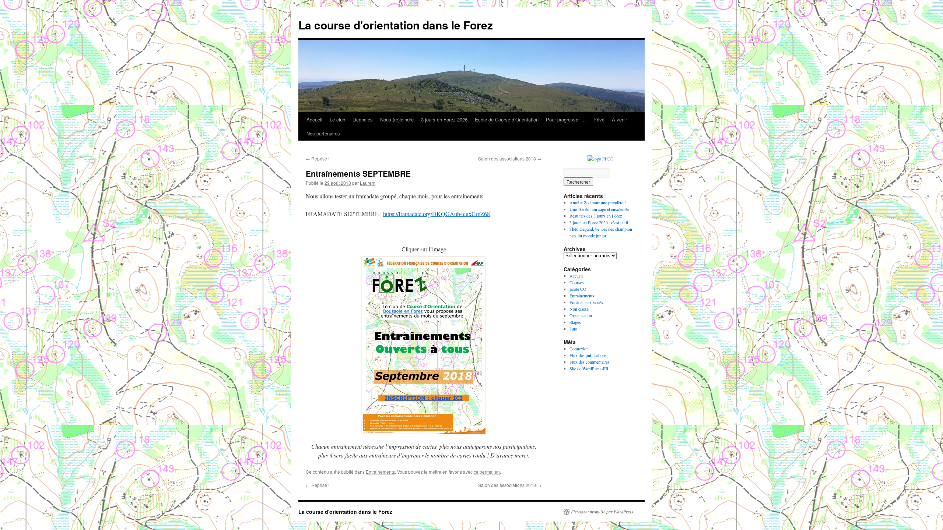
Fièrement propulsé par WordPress (602, 512)
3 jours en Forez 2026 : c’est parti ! (600, 222)
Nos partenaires (323, 133)
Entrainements (380, 472)
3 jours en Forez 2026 (444, 119)
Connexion (579, 348)
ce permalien (487, 472)
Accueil (314, 119)
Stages (575, 322)
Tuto (573, 329)
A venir (619, 119)
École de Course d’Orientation (507, 119)
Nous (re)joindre (397, 119)
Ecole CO (577, 289)
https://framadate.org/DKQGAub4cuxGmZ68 (436, 214)
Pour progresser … (566, 119)
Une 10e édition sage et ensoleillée (599, 209)
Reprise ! (317, 158)
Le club (337, 119)
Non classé (579, 309)
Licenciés (363, 119)
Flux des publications (588, 355)
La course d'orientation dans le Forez (395, 25)
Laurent (367, 183)
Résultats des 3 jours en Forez (595, 216)
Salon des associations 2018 (509, 158)
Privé (598, 119)
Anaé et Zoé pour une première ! (597, 202)
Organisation (580, 315)
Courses (576, 282)
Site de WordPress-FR (589, 368)
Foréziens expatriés (586, 302)
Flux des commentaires (589, 362)
